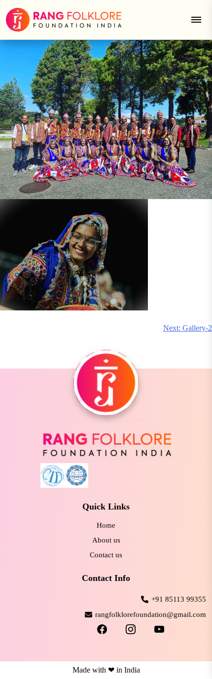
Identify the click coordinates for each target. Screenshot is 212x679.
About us (106, 540)
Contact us (106, 555)
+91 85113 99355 (178, 599)
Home (106, 525)
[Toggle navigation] (196, 19)
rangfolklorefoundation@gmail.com (150, 614)
